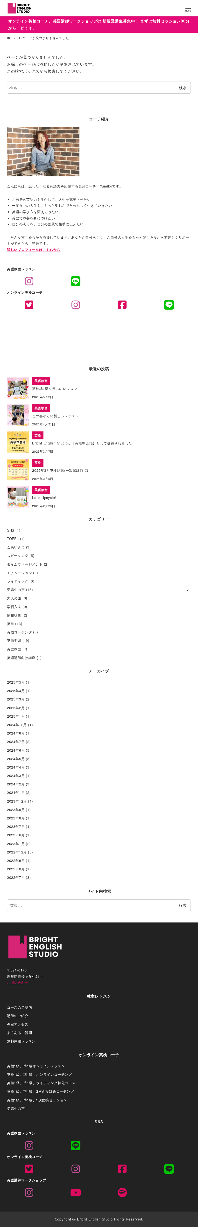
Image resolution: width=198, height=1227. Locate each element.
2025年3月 (16, 699)
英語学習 (14, 640)
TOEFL (13, 538)
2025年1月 (16, 716)
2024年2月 (16, 784)
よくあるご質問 (19, 1032)
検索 (183, 87)
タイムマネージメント (25, 564)
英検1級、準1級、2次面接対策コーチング (40, 1091)
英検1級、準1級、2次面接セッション (37, 1099)
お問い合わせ (17, 982)
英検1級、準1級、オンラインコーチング (39, 1074)
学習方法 (14, 606)
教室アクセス (17, 1024)
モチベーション (19, 572)
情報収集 (14, 615)
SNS (10, 530)
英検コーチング (19, 632)
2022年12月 (17, 852)
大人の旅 (14, 598)
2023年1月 (16, 843)
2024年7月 (16, 741)
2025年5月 (16, 682)
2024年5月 (16, 758)
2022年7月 (16, 877)
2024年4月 (16, 767)
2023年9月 (16, 809)
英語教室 (14, 648)
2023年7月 (16, 826)
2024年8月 (16, 733)
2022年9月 (16, 860)
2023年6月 (16, 834)
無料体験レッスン (21, 1041)
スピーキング (17, 555)
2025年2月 (16, 707)
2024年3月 (16, 775)
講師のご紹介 (17, 1015)
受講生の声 (16, 589)
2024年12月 (17, 724)
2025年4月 (16, 690)
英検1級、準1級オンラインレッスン (36, 1065)
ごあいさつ (16, 547)
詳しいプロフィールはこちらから (34, 249)
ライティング (17, 581)
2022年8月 (16, 869)
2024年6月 (16, 750)
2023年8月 (16, 818)
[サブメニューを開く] (187, 589)
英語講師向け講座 (21, 657)
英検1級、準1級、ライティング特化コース (41, 1082)
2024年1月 (16, 792)
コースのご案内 (19, 1007)
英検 (10, 623)
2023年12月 (17, 801)
